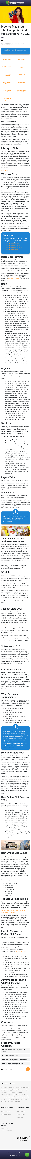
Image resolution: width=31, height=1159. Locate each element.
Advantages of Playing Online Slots (7, 99)
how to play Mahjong (12, 250)
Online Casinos (21, 1111)
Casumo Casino (14, 910)
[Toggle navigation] (3, 2)
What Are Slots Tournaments (7, 74)
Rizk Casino (13, 912)
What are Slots (21, 59)
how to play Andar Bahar (14, 248)
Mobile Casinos (21, 1114)
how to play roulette (12, 244)
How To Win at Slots (21, 74)
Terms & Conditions (6, 1130)
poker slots (8, 624)
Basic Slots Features (7, 66)
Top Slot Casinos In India (7, 91)
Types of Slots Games (21, 66)
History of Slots (7, 59)
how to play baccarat (13, 246)
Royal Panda (4, 912)
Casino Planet (22, 910)
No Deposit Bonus (6, 1114)
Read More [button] (4, 170)
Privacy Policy (5, 1128)
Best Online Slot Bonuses (7, 83)
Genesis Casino (5, 910)
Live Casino (20, 1117)
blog (2, 37)
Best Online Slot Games (21, 83)
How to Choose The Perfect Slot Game (21, 91)
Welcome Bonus (5, 1111)
